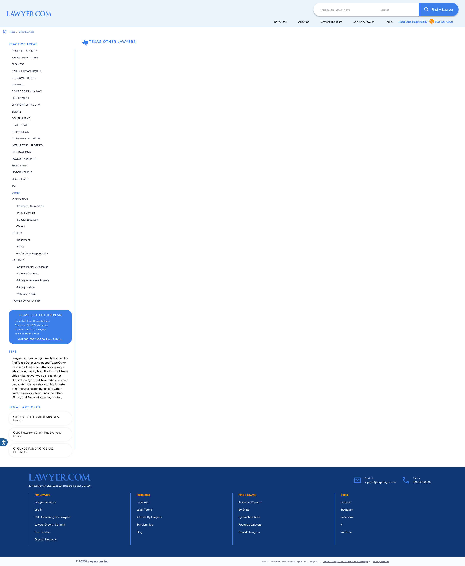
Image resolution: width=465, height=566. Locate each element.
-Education (20, 199)
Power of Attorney (39, 397)
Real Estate (20, 179)
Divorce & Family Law (27, 91)
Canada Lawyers (249, 532)
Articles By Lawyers (149, 517)
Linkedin (346, 502)
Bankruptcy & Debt (25, 57)
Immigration (20, 131)
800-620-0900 (422, 482)
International (22, 152)
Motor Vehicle (22, 172)
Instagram (347, 509)
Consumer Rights (24, 78)
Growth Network (45, 539)
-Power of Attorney (26, 300)
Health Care (20, 125)
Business (18, 64)
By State (244, 509)
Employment (20, 98)
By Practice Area (249, 517)
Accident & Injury (24, 50)
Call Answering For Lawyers (52, 517)
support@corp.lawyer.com (380, 482)
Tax (14, 186)
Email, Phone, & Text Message (352, 561)
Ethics (59, 393)
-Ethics (17, 233)
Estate (16, 111)
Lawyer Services (45, 502)
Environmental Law (26, 104)
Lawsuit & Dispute (24, 158)
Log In (389, 21)
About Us (303, 21)
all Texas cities (46, 380)
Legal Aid (142, 502)
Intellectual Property (27, 145)
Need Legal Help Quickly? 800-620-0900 (425, 21)
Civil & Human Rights (26, 71)
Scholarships (144, 524)
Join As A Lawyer (364, 21)
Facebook (347, 517)
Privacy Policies (381, 561)
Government (21, 118)
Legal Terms (144, 509)
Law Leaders (42, 532)
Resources (280, 21)
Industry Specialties (26, 138)
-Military (18, 260)
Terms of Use (329, 561)
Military (16, 397)
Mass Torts (20, 165)
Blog (139, 532)
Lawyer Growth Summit (50, 524)
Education (47, 393)
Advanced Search (249, 502)
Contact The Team (331, 21)
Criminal (18, 84)
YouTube (346, 532)
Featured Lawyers (249, 524)
